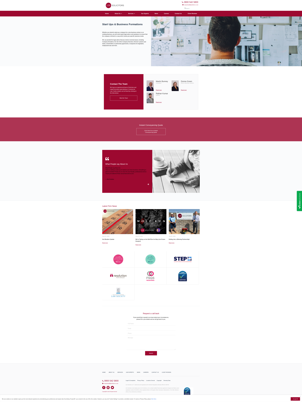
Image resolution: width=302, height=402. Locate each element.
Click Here (153, 399)
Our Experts (130, 372)
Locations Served (150, 380)
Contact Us (155, 372)
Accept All (295, 399)
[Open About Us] (121, 14)
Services (120, 372)
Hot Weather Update (175, 239)
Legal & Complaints (130, 380)
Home (104, 372)
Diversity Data (167, 380)
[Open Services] (134, 14)
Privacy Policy (140, 380)
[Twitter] (112, 387)
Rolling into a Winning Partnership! (146, 239)
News (138, 372)
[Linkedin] (108, 387)
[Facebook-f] (103, 387)
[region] (151, 398)
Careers (145, 372)
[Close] (300, 396)
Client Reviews (166, 372)
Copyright (159, 380)
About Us (111, 372)
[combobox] (191, 8)
